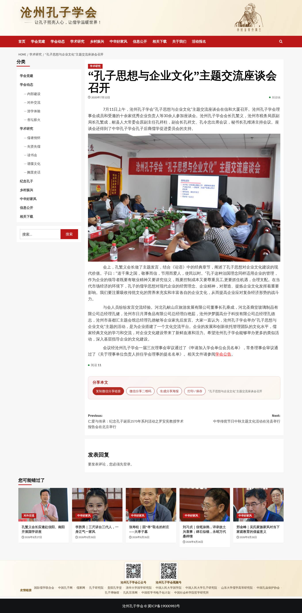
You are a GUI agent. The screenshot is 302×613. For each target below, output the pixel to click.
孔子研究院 (96, 587)
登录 (126, 464)
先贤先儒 (33, 146)
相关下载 (160, 41)
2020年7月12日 (100, 97)
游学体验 (33, 111)
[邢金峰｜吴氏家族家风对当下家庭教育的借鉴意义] (258, 505)
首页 (21, 41)
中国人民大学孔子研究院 (201, 587)
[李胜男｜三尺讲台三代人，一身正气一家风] (97, 505)
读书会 (32, 155)
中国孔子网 (65, 587)
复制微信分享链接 (108, 391)
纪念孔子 (26, 181)
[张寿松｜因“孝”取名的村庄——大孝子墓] (151, 505)
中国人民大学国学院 (169, 587)
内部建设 (33, 94)
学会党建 (38, 41)
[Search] (281, 41)
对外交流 (33, 102)
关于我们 (179, 41)
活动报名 (199, 41)
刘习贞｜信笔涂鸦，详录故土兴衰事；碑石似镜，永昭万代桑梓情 (204, 532)
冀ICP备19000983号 (164, 606)
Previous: (135, 421)
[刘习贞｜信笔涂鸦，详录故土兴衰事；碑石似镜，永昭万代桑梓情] (205, 505)
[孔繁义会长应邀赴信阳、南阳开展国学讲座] (43, 505)
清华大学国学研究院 (139, 587)
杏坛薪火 (33, 120)
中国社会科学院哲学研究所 (191, 592)
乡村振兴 (97, 41)
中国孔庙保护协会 (268, 587)
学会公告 (223, 354)
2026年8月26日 (87, 537)
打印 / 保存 (194, 391)
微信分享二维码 (140, 391)
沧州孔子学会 (59, 12)
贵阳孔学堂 (114, 587)
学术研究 (77, 41)
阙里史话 (33, 172)
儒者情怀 (33, 138)
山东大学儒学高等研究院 (237, 587)
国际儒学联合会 (44, 587)
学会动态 (58, 41)
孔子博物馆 (112, 592)
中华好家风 (118, 41)
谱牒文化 (33, 164)
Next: (246, 418)
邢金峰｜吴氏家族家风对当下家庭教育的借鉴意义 (258, 529)
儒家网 (80, 587)
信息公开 (140, 41)
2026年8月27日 (33, 537)
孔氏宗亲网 (130, 592)
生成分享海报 (169, 391)
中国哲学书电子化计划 (155, 592)
